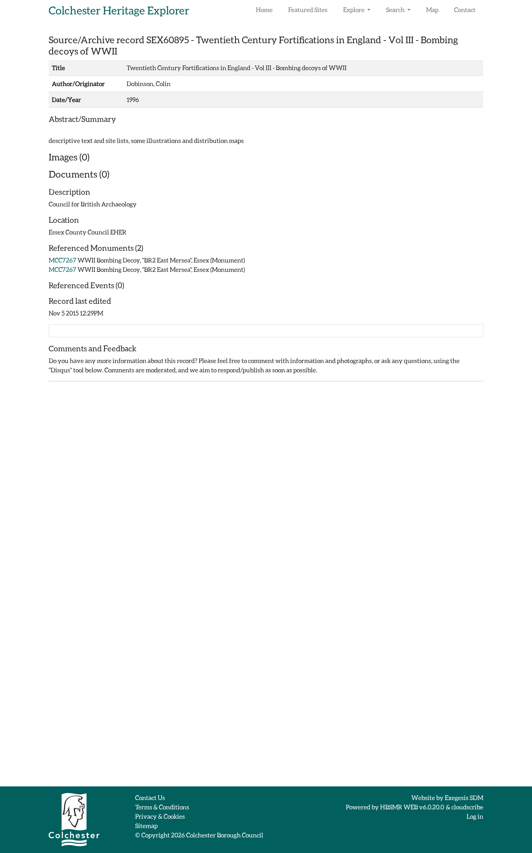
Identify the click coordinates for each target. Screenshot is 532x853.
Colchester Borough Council (224, 835)
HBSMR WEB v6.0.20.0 (412, 807)
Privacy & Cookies (160, 816)
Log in (475, 816)
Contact (465, 9)
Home (264, 9)
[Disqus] (266, 485)
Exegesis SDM (464, 797)
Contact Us (150, 797)
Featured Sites (308, 9)
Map (432, 9)
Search (396, 9)
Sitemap (146, 825)
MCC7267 (62, 260)
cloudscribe (467, 807)
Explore (354, 9)
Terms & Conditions (162, 807)
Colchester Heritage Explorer (119, 10)
